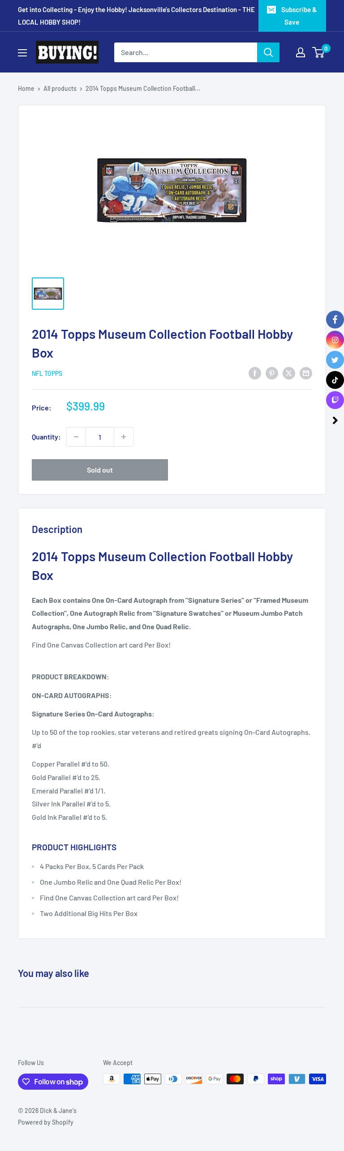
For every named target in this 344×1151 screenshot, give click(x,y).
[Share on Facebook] (255, 372)
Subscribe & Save (299, 15)
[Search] (268, 52)
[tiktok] (335, 380)
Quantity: (46, 436)
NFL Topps (47, 373)
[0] (318, 52)
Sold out (100, 469)
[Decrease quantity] (76, 436)
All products (60, 88)
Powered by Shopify (45, 1122)
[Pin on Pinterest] (272, 372)
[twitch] (335, 400)
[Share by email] (306, 372)
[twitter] (335, 360)
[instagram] (335, 340)
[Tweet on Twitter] (289, 372)
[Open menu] (22, 52)
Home (26, 88)
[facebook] (335, 319)
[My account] (300, 52)
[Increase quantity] (123, 436)
